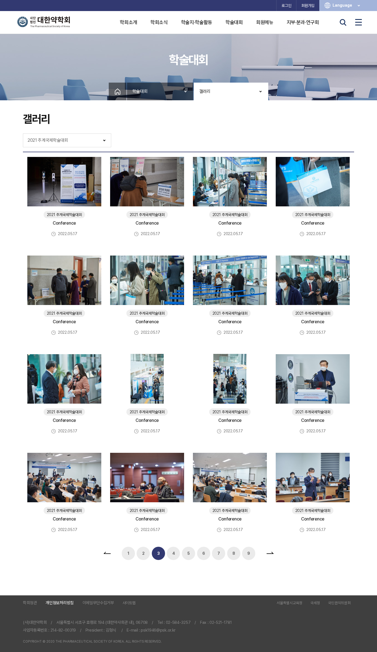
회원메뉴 (265, 22)
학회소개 (128, 22)
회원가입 (307, 5)
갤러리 (205, 91)
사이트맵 (129, 603)
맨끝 (270, 553)
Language (342, 5)
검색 (343, 22)
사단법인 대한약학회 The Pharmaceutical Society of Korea (43, 22)
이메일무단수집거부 (98, 603)
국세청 (315, 603)
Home (117, 91)
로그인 (286, 5)
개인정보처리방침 (59, 603)
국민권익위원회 (339, 603)
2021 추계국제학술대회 (48, 140)
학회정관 (30, 603)
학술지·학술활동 (196, 22)
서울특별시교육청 (289, 603)
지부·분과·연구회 (303, 22)
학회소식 (159, 22)
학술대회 (234, 22)
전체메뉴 (358, 22)
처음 (107, 553)
